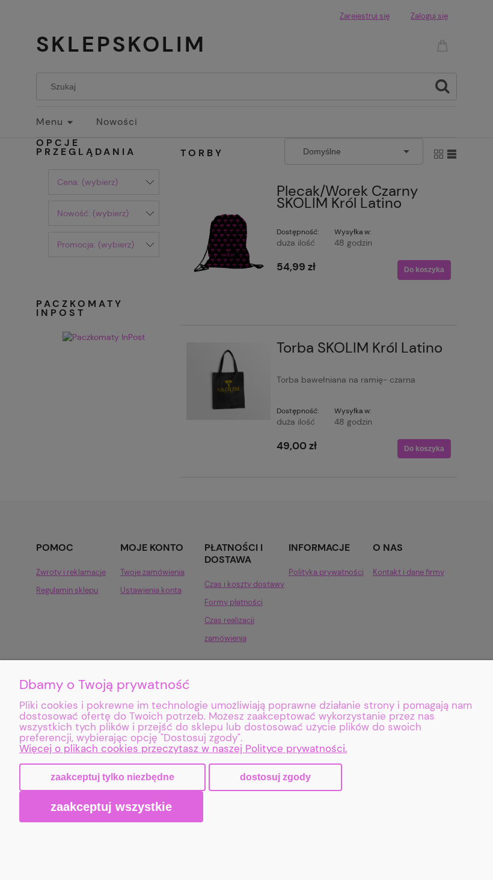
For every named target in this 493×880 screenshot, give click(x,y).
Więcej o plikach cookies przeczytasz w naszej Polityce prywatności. (183, 748)
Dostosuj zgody (275, 777)
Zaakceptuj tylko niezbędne (112, 777)
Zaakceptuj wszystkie (111, 806)
